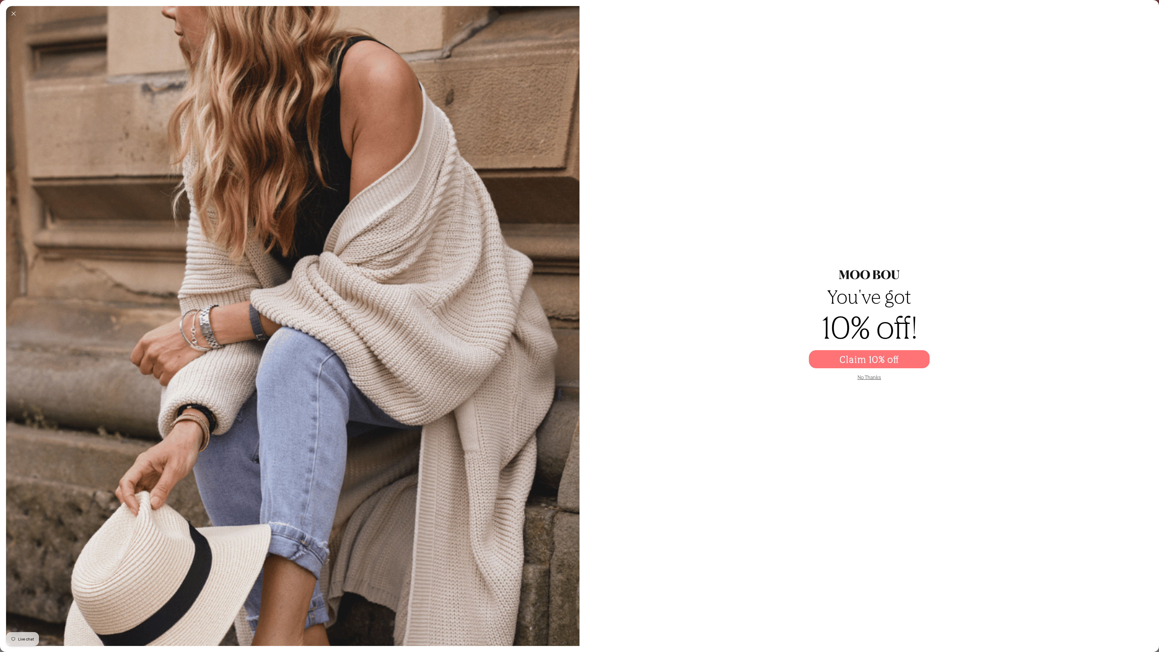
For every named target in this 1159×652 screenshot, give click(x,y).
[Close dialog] (13, 13)
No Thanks (869, 377)
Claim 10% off (869, 359)
